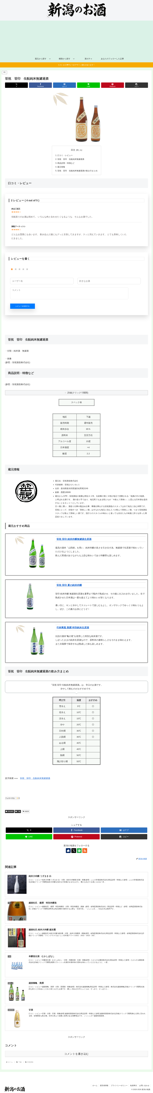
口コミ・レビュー (65, 155)
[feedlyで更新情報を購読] (79, 850)
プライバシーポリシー (119, 1085)
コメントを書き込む (76, 1053)
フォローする (12, 798)
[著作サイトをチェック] (68, 850)
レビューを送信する (23, 306)
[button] (136, 85)
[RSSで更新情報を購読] (84, 850)
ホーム (94, 1085)
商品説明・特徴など (66, 163)
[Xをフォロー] (73, 850)
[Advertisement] (76, 37)
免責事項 (133, 1085)
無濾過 (27, 811)
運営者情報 (104, 1085)
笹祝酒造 (10, 811)
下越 (18, 811)
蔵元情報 (61, 167)
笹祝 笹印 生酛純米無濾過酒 (70, 159)
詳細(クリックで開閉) (77, 393)
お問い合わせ (144, 1085)
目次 (73, 150)
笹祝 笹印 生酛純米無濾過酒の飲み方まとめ (77, 171)
